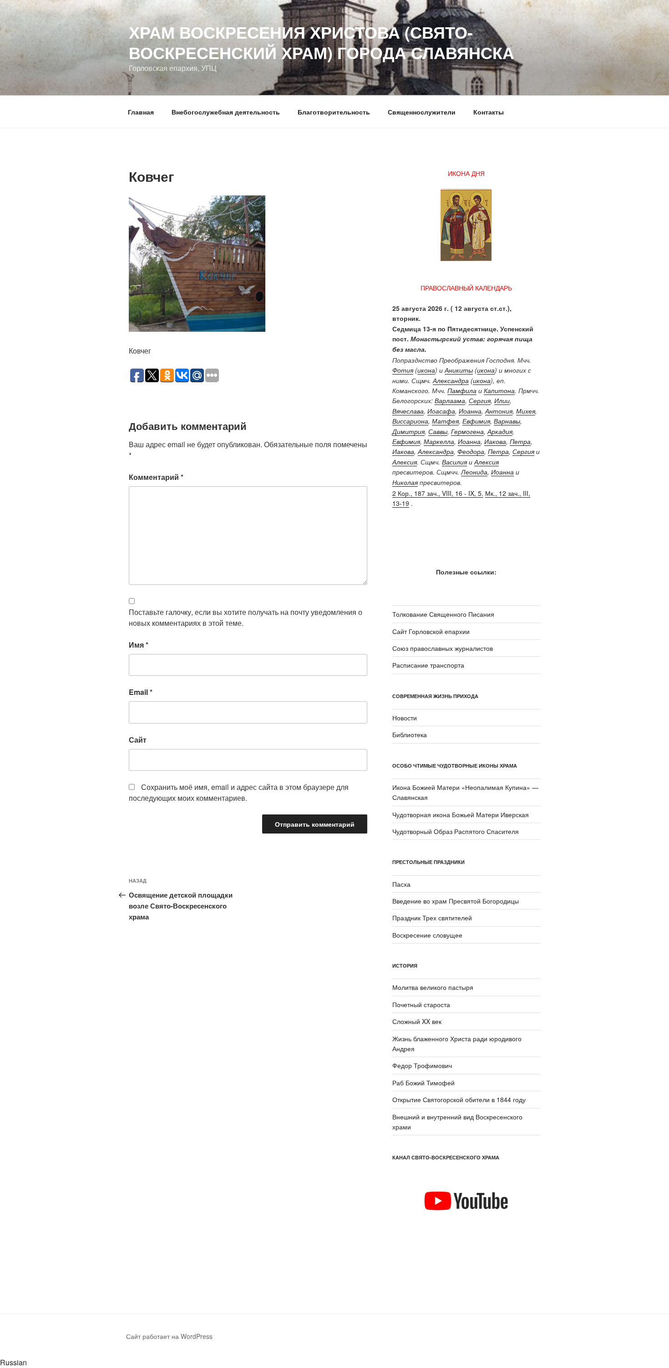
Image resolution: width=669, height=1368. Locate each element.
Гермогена (467, 431)
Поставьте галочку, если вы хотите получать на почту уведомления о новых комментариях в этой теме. (245, 617)
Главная (141, 111)
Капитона (499, 390)
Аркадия (499, 431)
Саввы (437, 431)
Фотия (402, 369)
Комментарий (156, 477)
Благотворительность (334, 111)
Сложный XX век (416, 1021)
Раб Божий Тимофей (423, 1082)
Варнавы (507, 420)
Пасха (401, 884)
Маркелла (439, 441)
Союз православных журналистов (442, 648)
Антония (498, 410)
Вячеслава (408, 410)
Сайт (138, 739)
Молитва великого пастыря (432, 987)
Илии (502, 400)
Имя (138, 644)
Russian (13, 1362)
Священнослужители (422, 111)
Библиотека (409, 734)
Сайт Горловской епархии (431, 631)
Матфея (445, 420)
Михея (525, 410)
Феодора (470, 451)
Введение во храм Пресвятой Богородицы (455, 900)
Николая (405, 482)
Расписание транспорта (428, 664)
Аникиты (459, 369)
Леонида (474, 471)
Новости (404, 717)
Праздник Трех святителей (432, 917)
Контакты (488, 111)
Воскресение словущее (427, 934)
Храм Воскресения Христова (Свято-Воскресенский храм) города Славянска (321, 42)
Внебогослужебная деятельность (226, 111)
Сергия (480, 400)
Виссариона (410, 420)
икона (426, 369)
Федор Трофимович (422, 1065)
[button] (334, 1362)
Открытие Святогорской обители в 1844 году (459, 1099)
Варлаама (450, 400)
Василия (454, 461)
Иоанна (470, 410)
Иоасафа (441, 410)
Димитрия (408, 431)
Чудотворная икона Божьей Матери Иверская (460, 814)
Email (140, 692)
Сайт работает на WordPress (169, 1336)
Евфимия (476, 420)
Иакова (495, 441)
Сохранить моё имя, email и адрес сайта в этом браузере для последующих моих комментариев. (239, 792)
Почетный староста (421, 1004)
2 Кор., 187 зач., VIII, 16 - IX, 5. (437, 493)
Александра (451, 380)
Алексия (404, 461)
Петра (520, 441)
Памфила (461, 390)
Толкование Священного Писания (443, 614)
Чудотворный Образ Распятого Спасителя (455, 831)
